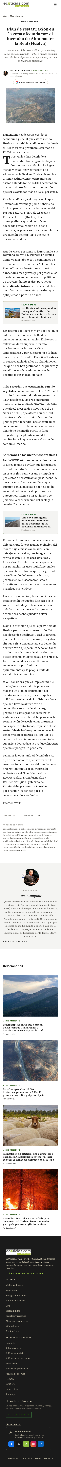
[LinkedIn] (41, 1444)
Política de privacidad (17, 1368)
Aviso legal (11, 1363)
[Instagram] (33, 1444)
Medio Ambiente (17, 16)
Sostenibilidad (13, 1310)
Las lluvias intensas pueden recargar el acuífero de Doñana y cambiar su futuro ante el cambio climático (38, 313)
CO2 (8, 1305)
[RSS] (26, 1444)
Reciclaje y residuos (16, 1315)
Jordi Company (22, 70)
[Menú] (55, 4)
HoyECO (10, 1378)
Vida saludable (13, 1326)
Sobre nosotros (13, 1348)
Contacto (10, 1343)
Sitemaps (10, 1394)
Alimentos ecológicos (17, 1321)
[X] (19, 1444)
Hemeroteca (12, 1389)
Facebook (28, 815)
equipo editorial (18, 850)
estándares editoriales (23, 847)
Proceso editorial (40, 71)
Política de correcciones (18, 1358)
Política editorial (14, 1353)
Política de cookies (15, 1373)
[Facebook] (11, 1444)
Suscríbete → (18, 1414)
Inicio (5, 16)
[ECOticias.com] (16, 4)
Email (40, 815)
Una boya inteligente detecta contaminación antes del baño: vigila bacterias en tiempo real (36, 522)
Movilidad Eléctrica (16, 1300)
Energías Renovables (16, 1295)
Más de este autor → (15, 941)
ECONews (10, 1383)
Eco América (12, 1331)
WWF (17, 803)
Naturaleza (11, 1290)
